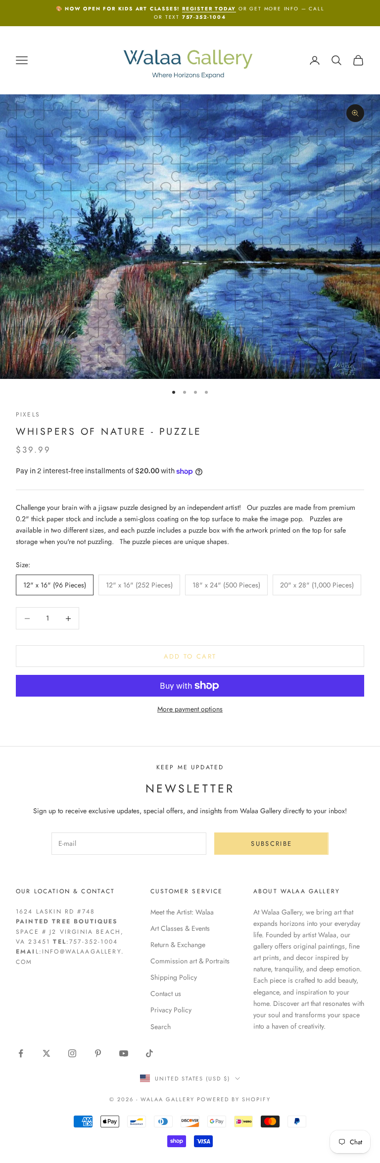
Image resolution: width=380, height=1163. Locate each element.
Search (160, 1027)
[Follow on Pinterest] (98, 1053)
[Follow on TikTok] (149, 1053)
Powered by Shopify (234, 1099)
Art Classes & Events (180, 928)
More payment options (190, 709)
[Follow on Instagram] (72, 1053)
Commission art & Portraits (190, 961)
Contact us (165, 993)
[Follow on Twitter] (46, 1053)
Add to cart (190, 656)
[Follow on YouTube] (124, 1053)
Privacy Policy (170, 1010)
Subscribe (271, 843)
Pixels (28, 414)
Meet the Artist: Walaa (182, 912)
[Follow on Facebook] (21, 1053)
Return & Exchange (177, 945)
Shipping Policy (173, 977)
